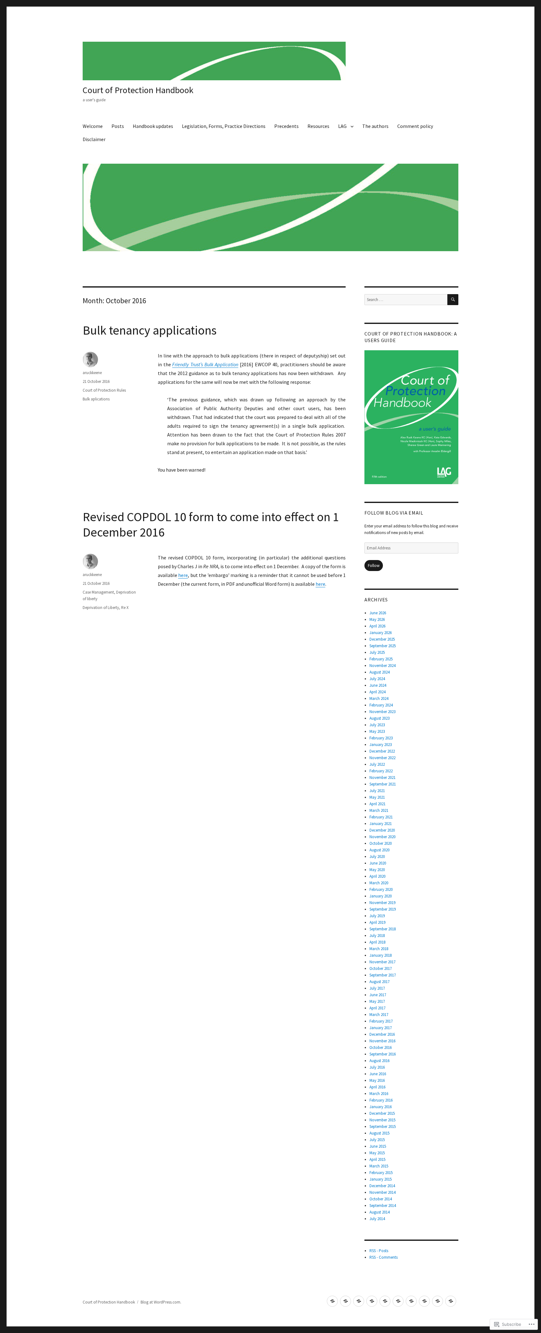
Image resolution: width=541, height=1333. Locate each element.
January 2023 (380, 744)
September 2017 (382, 975)
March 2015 (378, 1166)
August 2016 (379, 1060)
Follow (373, 565)
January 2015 (380, 1179)
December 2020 (382, 830)
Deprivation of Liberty (101, 607)
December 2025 (382, 639)
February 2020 (381, 889)
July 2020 (377, 856)
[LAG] (411, 1301)
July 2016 (377, 1067)
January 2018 (380, 955)
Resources (318, 126)
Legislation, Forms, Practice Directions (223, 126)
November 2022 (382, 757)
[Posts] (345, 1301)
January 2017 (380, 1027)
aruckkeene (92, 372)
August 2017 (379, 981)
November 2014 (382, 1192)
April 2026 (377, 626)
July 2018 (377, 935)
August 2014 (379, 1212)
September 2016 (382, 1054)
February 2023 (381, 738)
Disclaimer (94, 139)
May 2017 (377, 1001)
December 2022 (382, 751)
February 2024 (381, 705)
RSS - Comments (383, 1257)
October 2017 (380, 968)
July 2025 (377, 652)
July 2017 (377, 988)
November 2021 (382, 777)
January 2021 (380, 823)
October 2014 (380, 1199)
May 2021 (377, 797)
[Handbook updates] (358, 1301)
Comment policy (415, 126)
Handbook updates (153, 126)
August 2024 (379, 672)
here (183, 575)
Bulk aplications (96, 399)
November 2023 (382, 711)
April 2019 (377, 922)
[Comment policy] (437, 1301)
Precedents (286, 126)
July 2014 (377, 1218)
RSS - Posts (378, 1250)
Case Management (98, 592)
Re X (125, 607)
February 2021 (381, 817)
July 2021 (377, 790)
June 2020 (377, 863)
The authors (375, 126)
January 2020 (380, 896)
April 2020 (377, 876)
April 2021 (377, 804)
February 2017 (381, 1021)
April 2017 (377, 1008)
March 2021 (378, 810)
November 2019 (382, 902)
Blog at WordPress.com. (161, 1302)
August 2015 (379, 1133)
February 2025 (381, 659)
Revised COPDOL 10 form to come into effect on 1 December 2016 (211, 524)
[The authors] (424, 1301)
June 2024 (377, 685)
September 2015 (382, 1126)
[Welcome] (332, 1301)
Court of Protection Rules (104, 390)
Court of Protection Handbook (138, 90)
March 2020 (378, 883)
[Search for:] (405, 299)
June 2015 (377, 1146)
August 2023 (379, 718)
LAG (342, 126)
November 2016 (382, 1041)
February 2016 (381, 1100)
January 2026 (380, 632)
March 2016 (378, 1093)
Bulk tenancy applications (150, 330)
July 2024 (377, 678)
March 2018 (378, 948)
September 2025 (382, 645)
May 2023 (377, 731)
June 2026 (377, 613)
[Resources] (398, 1301)
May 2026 (377, 619)
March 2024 (378, 698)
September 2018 (382, 929)
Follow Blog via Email (393, 513)
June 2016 (377, 1073)
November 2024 (382, 665)
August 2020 (379, 850)
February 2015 (381, 1172)
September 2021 (382, 784)
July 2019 (377, 915)
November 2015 (382, 1120)
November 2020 (382, 836)
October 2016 (380, 1047)
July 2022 (377, 764)
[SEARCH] (452, 299)
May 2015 (377, 1153)
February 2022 (381, 771)
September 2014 (382, 1205)
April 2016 (377, 1087)
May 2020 (377, 869)
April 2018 (377, 942)
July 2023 (377, 724)
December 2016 (382, 1034)
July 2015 (377, 1139)
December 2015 (382, 1113)
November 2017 (382, 962)
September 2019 (382, 909)
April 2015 (377, 1159)
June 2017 (377, 994)
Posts (117, 126)
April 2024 (377, 692)
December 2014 (382, 1185)
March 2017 (378, 1014)
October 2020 (380, 843)
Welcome (93, 126)
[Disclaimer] (450, 1301)
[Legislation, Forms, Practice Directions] (371, 1301)
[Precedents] (384, 1301)
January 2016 (380, 1106)
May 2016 (377, 1080)
